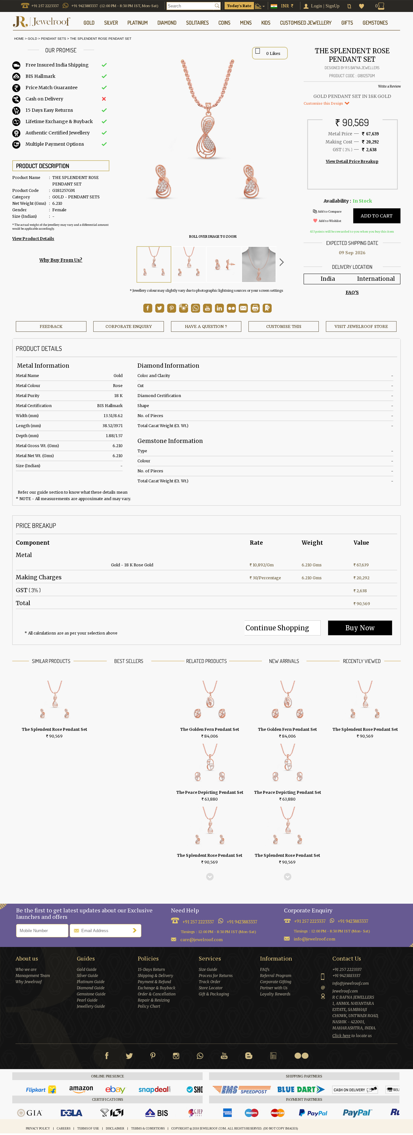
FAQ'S (352, 292)
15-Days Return (151, 969)
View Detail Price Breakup (352, 161)
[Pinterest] (153, 1057)
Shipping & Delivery (155, 975)
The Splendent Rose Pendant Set (100, 38)
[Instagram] (176, 1057)
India (328, 278)
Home (18, 38)
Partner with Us (273, 987)
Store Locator (211, 987)
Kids (265, 22)
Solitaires (197, 22)
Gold (32, 38)
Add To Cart (377, 216)
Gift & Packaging (214, 994)
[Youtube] (207, 311)
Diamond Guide (91, 987)
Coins (224, 22)
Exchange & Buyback (157, 987)
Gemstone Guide (91, 994)
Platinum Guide (91, 981)
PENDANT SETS (53, 38)
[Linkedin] (273, 1057)
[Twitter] (129, 1057)
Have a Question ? (206, 326)
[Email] (243, 308)
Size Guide (208, 969)
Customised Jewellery (306, 22)
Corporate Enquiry (129, 326)
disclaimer (115, 1128)
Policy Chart (149, 1006)
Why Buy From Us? (60, 260)
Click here (341, 1035)
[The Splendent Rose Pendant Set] (154, 264)
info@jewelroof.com (314, 939)
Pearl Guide (87, 1000)
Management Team (32, 975)
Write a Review (389, 86)
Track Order (209, 981)
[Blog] (248, 1057)
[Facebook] (106, 1057)
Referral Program (275, 975)
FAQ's (264, 969)
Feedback (51, 326)
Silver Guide (87, 975)
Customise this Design (324, 103)
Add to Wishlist (330, 221)
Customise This (283, 326)
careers (63, 1128)
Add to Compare (329, 211)
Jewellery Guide (91, 1006)
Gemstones (375, 22)
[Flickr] (301, 1055)
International (376, 278)
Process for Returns (216, 975)
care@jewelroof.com (201, 939)
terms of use (88, 1128)
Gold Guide (86, 969)
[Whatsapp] (200, 1057)
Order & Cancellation (157, 994)
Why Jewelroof (28, 981)
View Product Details (33, 238)
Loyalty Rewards (275, 994)
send (136, 930)
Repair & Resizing (154, 1000)
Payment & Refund (154, 981)
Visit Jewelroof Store (361, 326)
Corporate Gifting (275, 981)
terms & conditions (148, 1128)
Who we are (25, 969)
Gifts (347, 22)
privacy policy (38, 1128)
